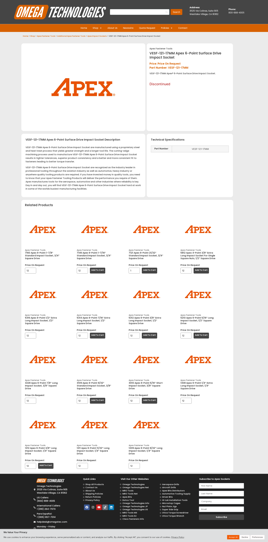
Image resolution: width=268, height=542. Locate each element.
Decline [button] (245, 537)
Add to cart (97, 270)
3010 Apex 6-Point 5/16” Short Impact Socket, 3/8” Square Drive (146, 385)
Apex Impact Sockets (97, 36)
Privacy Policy (177, 537)
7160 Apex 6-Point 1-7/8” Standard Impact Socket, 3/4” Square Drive (42, 255)
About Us (112, 28)
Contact (182, 28)
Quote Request (147, 28)
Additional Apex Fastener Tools (71, 36)
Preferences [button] (257, 537)
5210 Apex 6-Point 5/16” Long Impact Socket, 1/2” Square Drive (197, 320)
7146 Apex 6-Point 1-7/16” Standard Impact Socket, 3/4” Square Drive (94, 255)
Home (84, 28)
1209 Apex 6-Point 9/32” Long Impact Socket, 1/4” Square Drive (145, 450)
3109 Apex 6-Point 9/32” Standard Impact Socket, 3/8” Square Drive (94, 385)
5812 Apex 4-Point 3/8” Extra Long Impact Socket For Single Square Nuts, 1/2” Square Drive (197, 255)
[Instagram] (93, 507)
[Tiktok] (105, 507)
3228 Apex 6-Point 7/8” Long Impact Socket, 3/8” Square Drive (41, 385)
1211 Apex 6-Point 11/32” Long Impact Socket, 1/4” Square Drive (93, 450)
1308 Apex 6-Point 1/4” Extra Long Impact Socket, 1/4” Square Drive (196, 385)
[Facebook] (87, 507)
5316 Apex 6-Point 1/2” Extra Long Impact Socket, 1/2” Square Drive (41, 320)
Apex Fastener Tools (46, 36)
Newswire (128, 28)
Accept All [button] (233, 537)
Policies (165, 28)
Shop (95, 28)
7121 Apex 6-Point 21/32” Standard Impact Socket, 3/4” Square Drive (146, 255)
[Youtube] (99, 507)
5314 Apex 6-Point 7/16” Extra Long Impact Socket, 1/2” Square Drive (93, 320)
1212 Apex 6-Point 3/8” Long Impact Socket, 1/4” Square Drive (41, 450)
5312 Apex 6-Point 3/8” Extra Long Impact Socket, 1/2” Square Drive (145, 320)
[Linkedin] (111, 507)
